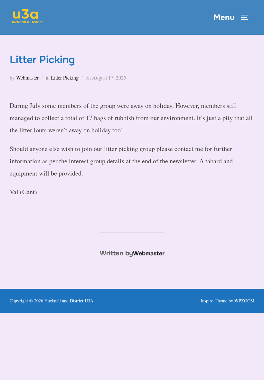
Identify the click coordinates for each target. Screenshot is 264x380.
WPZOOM (244, 301)
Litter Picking (65, 77)
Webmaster (27, 77)
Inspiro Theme (214, 301)
